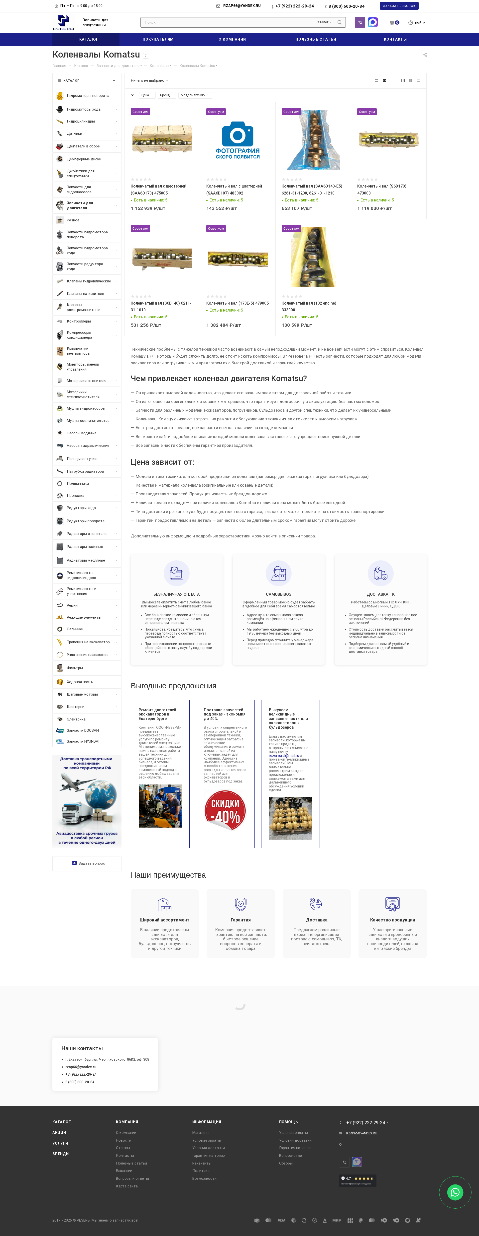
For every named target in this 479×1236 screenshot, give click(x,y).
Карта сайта (127, 1186)
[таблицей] (418, 80)
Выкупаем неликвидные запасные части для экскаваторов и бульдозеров (288, 719)
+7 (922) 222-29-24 (294, 5)
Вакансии (124, 1171)
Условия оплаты (206, 1140)
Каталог (61, 1122)
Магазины (200, 1132)
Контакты (125, 1155)
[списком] (410, 80)
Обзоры (286, 1163)
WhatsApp (373, 22)
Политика (201, 1171)
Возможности (204, 1178)
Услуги (60, 1143)
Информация (206, 1122)
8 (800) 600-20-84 (346, 6)
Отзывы (123, 1148)
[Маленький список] (376, 80)
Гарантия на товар (208, 1155)
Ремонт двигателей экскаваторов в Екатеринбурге (157, 714)
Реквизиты (201, 1163)
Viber (360, 22)
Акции (59, 1132)
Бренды (61, 1154)
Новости (123, 1140)
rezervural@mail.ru (284, 756)
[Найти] (340, 22)
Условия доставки (208, 1148)
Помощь (288, 1122)
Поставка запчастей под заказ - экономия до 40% (224, 714)
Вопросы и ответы (132, 1178)
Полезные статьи (131, 1163)
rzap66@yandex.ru (80, 1067)
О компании (126, 1132)
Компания (127, 1122)
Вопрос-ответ (291, 1155)
